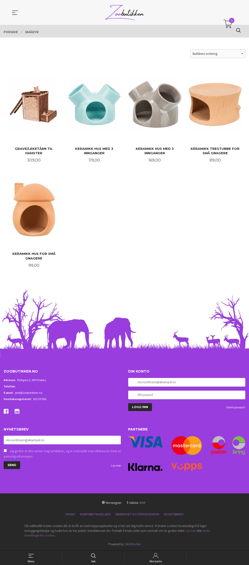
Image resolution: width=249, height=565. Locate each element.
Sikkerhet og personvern (137, 514)
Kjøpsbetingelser (95, 514)
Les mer (116, 465)
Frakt (70, 514)
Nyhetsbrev (174, 514)
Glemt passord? (235, 407)
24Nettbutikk (132, 544)
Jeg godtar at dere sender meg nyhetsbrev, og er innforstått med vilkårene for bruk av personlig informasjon (62, 454)
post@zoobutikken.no (28, 392)
